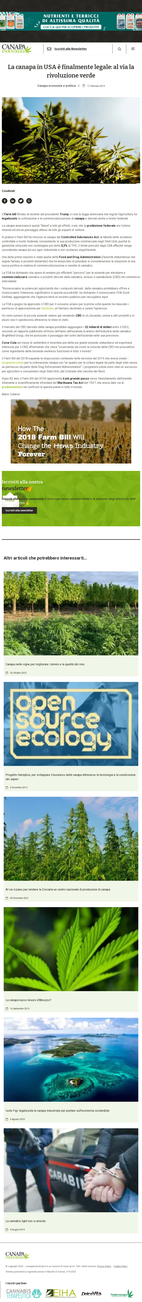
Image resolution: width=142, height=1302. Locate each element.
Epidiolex (47, 308)
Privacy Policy (104, 1266)
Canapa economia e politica (56, 86)
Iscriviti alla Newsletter (71, 48)
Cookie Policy (120, 1266)
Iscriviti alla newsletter (19, 510)
